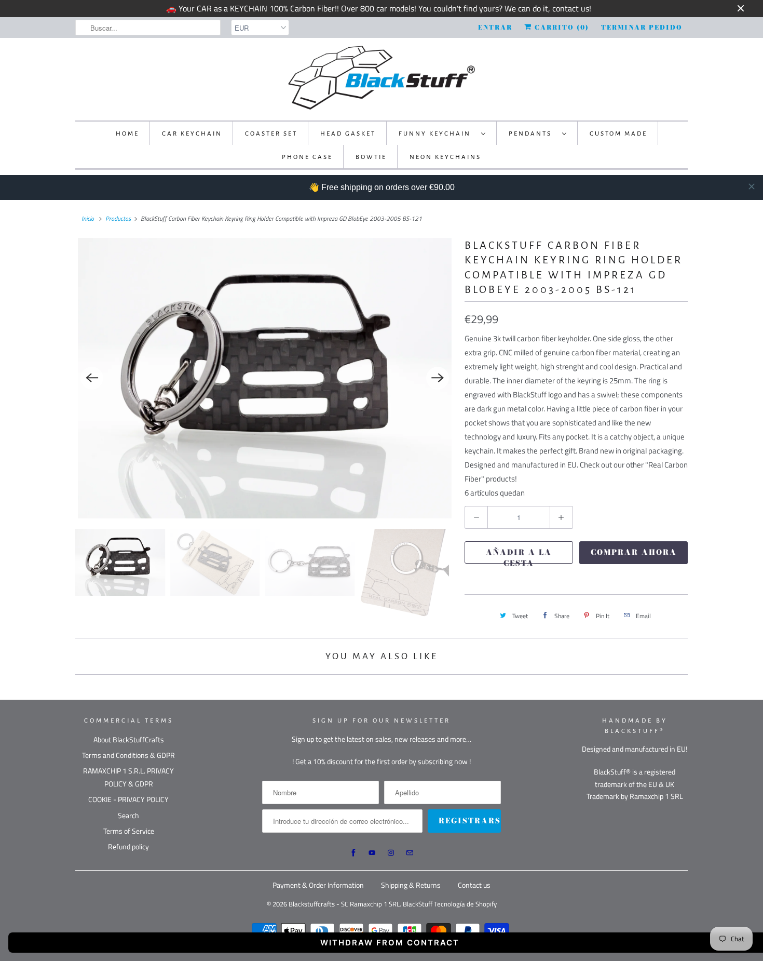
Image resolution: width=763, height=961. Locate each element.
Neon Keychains (445, 157)
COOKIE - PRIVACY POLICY (128, 799)
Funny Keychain (437, 133)
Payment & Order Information (318, 884)
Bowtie (371, 157)
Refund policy (128, 846)
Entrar (495, 27)
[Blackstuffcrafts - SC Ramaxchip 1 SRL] (381, 78)
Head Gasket (348, 133)
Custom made (618, 133)
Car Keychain (192, 133)
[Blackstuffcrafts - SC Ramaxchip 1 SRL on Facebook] (353, 853)
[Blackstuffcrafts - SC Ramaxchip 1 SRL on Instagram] (391, 853)
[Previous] (91, 378)
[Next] (437, 378)
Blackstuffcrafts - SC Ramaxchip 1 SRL (344, 904)
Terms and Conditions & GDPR (128, 755)
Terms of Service (128, 830)
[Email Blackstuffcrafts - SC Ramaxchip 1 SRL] (409, 853)
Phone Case (307, 157)
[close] (751, 186)
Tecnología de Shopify (465, 904)
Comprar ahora (634, 552)
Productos (118, 218)
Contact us (474, 884)
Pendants (533, 133)
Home (127, 133)
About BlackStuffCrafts (128, 739)
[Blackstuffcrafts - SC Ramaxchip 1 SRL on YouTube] (372, 853)
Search (128, 815)
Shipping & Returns (411, 884)
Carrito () (560, 27)
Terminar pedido (642, 27)
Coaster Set (271, 133)
